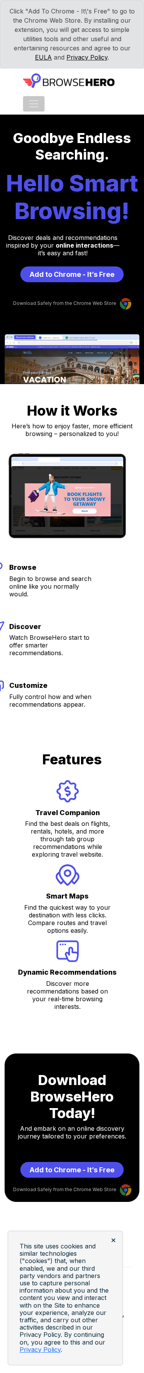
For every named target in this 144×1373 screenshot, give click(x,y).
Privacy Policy (87, 57)
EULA (43, 57)
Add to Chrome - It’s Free (72, 274)
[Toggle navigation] (34, 104)
